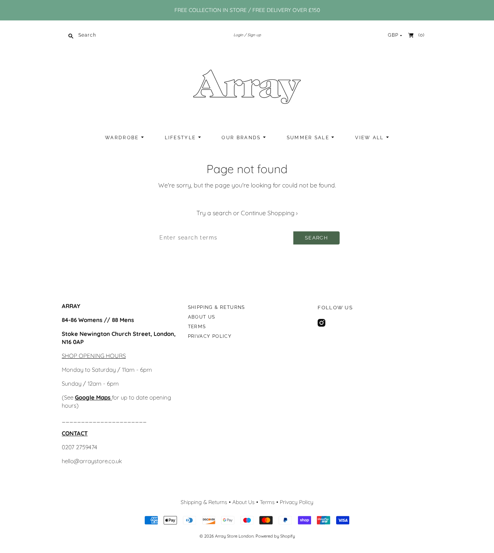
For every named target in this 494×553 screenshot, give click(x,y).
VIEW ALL (370, 137)
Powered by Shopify (275, 536)
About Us (201, 317)
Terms (197, 326)
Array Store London (234, 536)
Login (238, 34)
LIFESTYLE (181, 137)
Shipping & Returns (216, 307)
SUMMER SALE (309, 137)
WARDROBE (123, 137)
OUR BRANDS (242, 137)
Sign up (254, 34)
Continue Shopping (269, 213)
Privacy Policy (210, 336)
